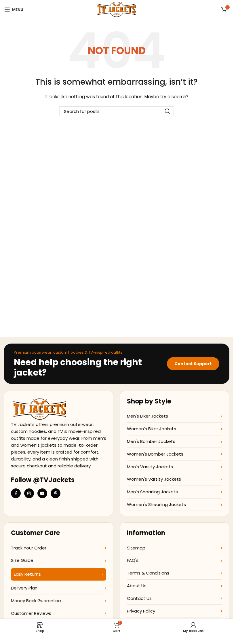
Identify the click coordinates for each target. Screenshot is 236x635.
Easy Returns (27, 574)
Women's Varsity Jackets (154, 479)
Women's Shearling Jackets (156, 504)
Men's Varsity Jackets (150, 467)
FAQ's (132, 560)
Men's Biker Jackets (147, 416)
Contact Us (139, 598)
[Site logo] (116, 9)
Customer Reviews (31, 613)
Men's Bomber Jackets (151, 441)
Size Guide (22, 560)
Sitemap (136, 548)
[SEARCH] (167, 111)
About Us (136, 586)
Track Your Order (28, 548)
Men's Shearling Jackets (152, 492)
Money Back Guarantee (36, 601)
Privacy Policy (141, 611)
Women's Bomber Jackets (155, 454)
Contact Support (193, 364)
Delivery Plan (24, 588)
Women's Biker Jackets (151, 429)
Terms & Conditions (148, 573)
